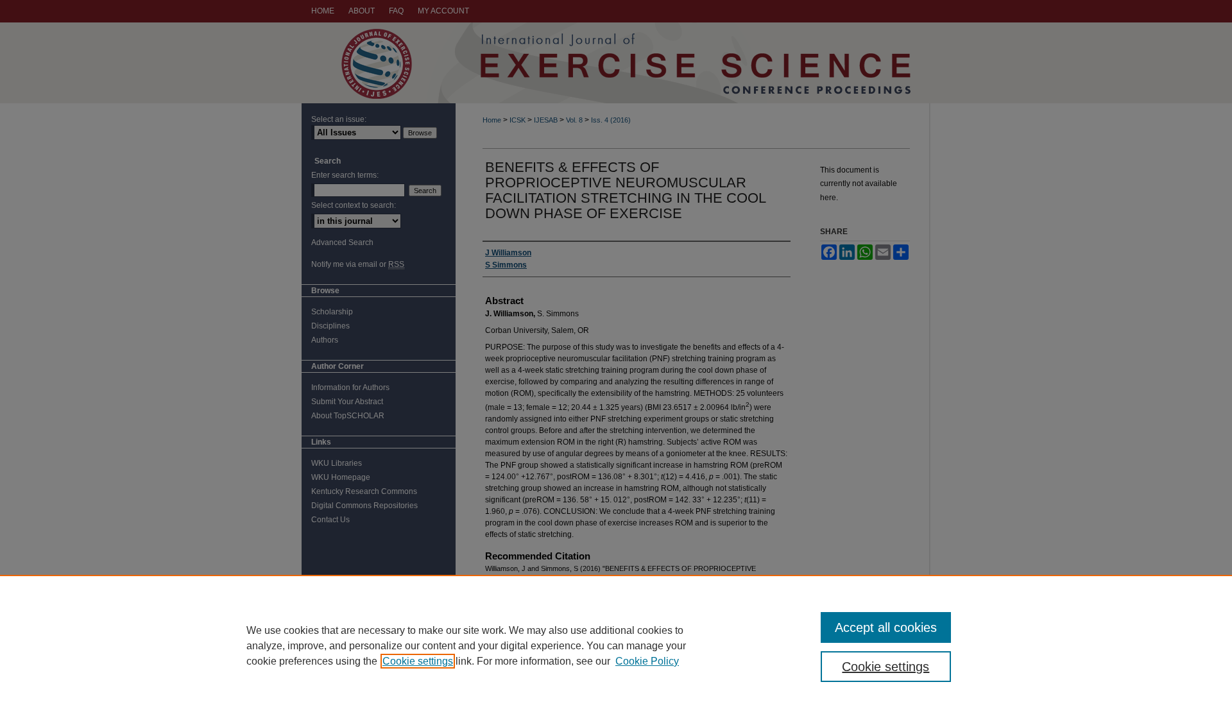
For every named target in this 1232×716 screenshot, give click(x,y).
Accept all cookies (886, 627)
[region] (616, 645)
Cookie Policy (647, 661)
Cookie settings (417, 661)
